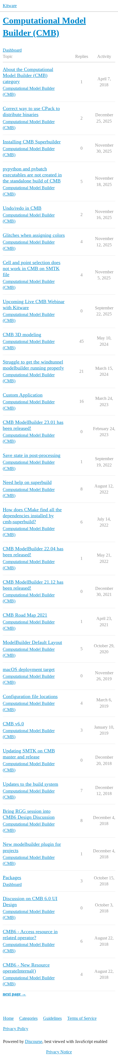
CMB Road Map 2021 (25, 615)
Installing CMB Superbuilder (32, 141)
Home (8, 1018)
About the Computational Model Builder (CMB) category (28, 75)
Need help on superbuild (27, 482)
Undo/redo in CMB (22, 208)
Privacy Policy (15, 1028)
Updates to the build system (30, 784)
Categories (28, 1018)
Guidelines (52, 1018)
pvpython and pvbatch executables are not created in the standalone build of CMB (32, 175)
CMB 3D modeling (22, 334)
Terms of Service (82, 1018)
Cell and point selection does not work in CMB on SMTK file (31, 268)
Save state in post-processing (31, 455)
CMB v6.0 (13, 723)
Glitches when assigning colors (34, 235)
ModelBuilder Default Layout (32, 642)
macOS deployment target (29, 669)
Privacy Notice (59, 1052)
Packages (12, 877)
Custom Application (23, 395)
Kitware (10, 5)
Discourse (33, 1041)
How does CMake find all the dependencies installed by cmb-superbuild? (32, 515)
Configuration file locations (30, 696)
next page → (14, 994)
